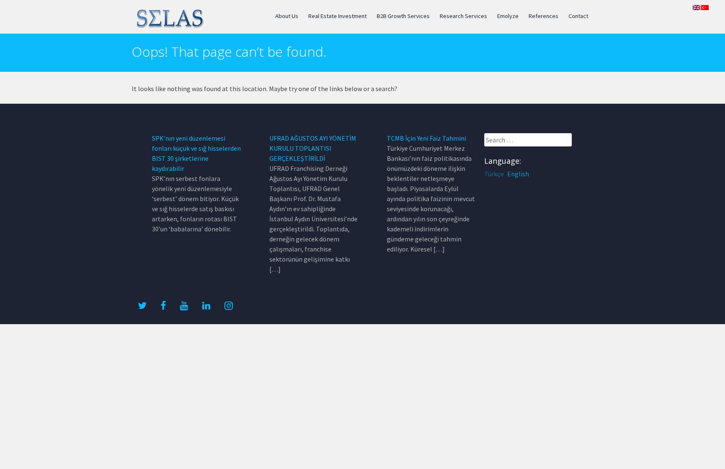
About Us (286, 16)
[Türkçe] (705, 7)
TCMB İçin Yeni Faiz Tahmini (426, 138)
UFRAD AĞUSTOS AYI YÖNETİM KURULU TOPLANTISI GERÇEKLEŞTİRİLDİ (312, 148)
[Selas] (169, 26)
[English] (696, 7)
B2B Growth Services (403, 16)
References (543, 16)
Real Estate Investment (337, 16)
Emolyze (508, 16)
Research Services (463, 16)
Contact (578, 16)
